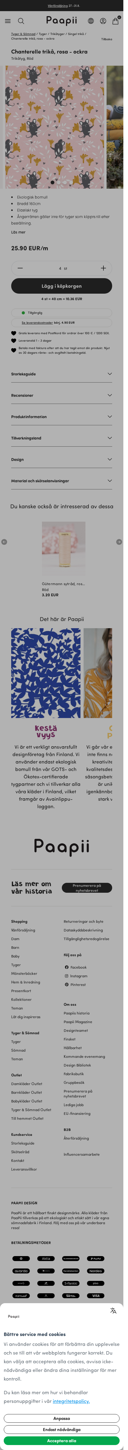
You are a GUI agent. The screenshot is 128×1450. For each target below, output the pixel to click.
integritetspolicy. (71, 1401)
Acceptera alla (61, 1440)
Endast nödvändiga (61, 1429)
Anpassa (61, 1418)
